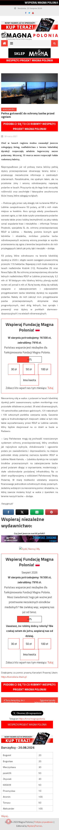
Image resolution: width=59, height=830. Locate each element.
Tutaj (50, 388)
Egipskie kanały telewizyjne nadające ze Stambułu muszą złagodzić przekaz (44, 700)
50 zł (29, 369)
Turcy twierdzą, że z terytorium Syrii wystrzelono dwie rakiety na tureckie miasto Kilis (14, 700)
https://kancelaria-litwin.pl (14, 676)
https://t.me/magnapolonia (32, 718)
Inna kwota (29, 380)
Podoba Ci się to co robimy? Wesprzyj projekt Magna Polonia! (29, 126)
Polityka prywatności (43, 822)
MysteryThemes (34, 826)
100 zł (44, 369)
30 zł (14, 369)
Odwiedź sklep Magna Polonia (29, 53)
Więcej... (5, 816)
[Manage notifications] (8, 821)
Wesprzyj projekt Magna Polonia (29, 60)
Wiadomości (9, 109)
